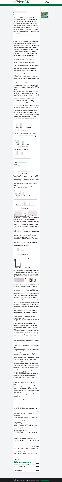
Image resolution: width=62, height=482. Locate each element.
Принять (45, 480)
